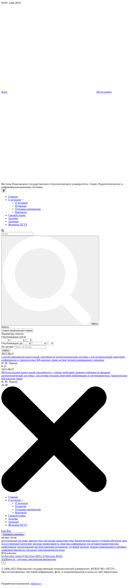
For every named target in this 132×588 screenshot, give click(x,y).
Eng (4, 530)
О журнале (15, 199)
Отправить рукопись (13, 534)
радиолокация (25, 546)
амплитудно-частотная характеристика (51, 540)
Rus (9, 530)
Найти (6, 350)
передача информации (73, 543)
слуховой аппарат (78, 546)
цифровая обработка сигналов (19, 549)
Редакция (20, 205)
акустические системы (14, 540)
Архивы (13, 218)
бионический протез (87, 540)
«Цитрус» (36, 583)
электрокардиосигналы (51, 549)
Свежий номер (17, 215)
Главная (13, 196)
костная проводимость (46, 543)
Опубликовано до (11, 343)
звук (124, 540)
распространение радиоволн (51, 546)
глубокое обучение (110, 540)
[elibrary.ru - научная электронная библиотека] (28, 559)
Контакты (21, 212)
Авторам (13, 221)
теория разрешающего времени (108, 546)
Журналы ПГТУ (17, 224)
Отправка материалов (28, 209)
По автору (7, 346)
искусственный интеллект (16, 543)
